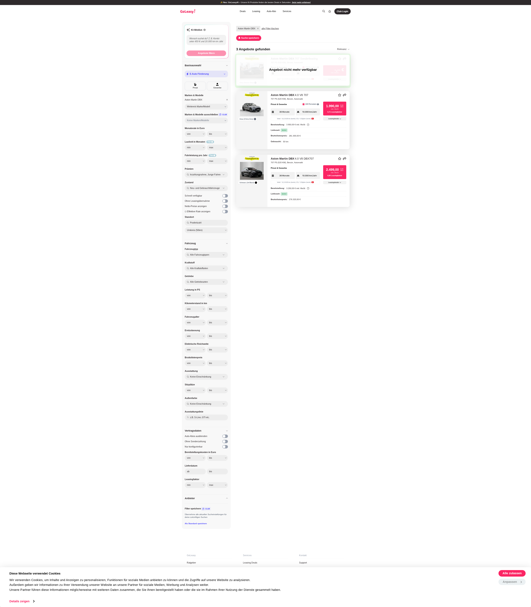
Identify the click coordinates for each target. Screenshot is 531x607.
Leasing (256, 11)
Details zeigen (19, 601)
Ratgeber (191, 563)
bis (210, 471)
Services (287, 11)
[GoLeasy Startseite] (197, 11)
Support (303, 563)
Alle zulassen (512, 573)
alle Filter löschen (270, 28)
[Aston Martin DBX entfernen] (227, 99)
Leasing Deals (250, 563)
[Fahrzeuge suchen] (323, 11)
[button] (204, 30)
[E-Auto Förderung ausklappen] (224, 74)
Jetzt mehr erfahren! (301, 2)
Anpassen (510, 581)
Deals (243, 11)
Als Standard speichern (196, 523)
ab (188, 471)
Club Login (342, 11)
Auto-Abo (271, 11)
